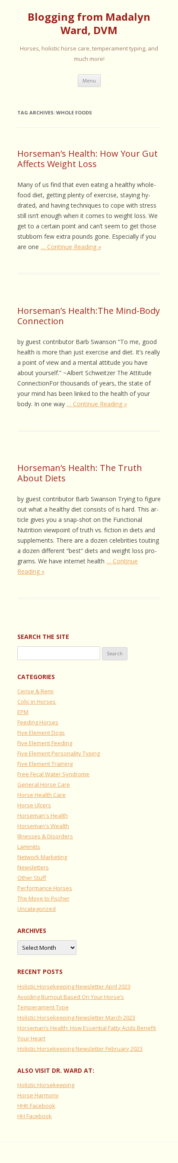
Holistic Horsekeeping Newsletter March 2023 (76, 1017)
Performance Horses (44, 888)
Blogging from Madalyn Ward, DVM (89, 23)
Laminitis (28, 846)
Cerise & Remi (35, 691)
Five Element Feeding (44, 743)
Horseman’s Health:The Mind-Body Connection (88, 316)
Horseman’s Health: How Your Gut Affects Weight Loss (87, 159)
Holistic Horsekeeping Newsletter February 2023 (80, 1048)
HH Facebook (34, 1116)
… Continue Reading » (71, 247)
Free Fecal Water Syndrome (53, 774)
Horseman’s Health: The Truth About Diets (79, 473)
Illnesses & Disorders (45, 836)
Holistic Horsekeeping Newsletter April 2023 (73, 986)
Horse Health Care (41, 795)
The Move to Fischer (43, 898)
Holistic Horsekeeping (45, 1085)
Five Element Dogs (41, 732)
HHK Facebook (36, 1105)
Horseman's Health (42, 815)
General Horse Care (43, 784)
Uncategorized (36, 909)
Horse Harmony (38, 1095)
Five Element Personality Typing (58, 753)
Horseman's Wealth (43, 826)
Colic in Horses (36, 701)
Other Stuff (31, 878)
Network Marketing (42, 857)
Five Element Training (45, 764)
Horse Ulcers (34, 805)
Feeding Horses (37, 722)
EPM (23, 712)
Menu (89, 80)
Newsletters (33, 867)
